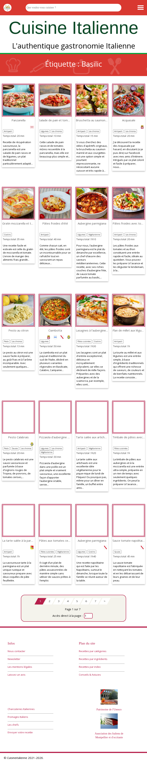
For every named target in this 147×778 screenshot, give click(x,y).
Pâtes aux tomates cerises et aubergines (55, 540)
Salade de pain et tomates (55, 120)
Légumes (44, 131)
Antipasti (8, 131)
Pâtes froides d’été (55, 223)
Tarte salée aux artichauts (92, 437)
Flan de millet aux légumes (129, 330)
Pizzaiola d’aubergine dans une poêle (55, 437)
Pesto (6, 341)
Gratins (7, 234)
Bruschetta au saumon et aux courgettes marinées (92, 120)
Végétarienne (94, 234)
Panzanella (18, 120)
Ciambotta (55, 330)
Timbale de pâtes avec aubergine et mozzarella (129, 437)
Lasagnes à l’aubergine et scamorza (92, 330)
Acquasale (128, 120)
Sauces (15, 448)
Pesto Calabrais (18, 437)
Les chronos (57, 131)
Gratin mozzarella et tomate (18, 223)
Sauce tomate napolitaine (129, 540)
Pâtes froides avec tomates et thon (129, 223)
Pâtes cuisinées (84, 341)
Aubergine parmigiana (92, 223)
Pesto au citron (18, 330)
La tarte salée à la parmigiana (18, 540)
